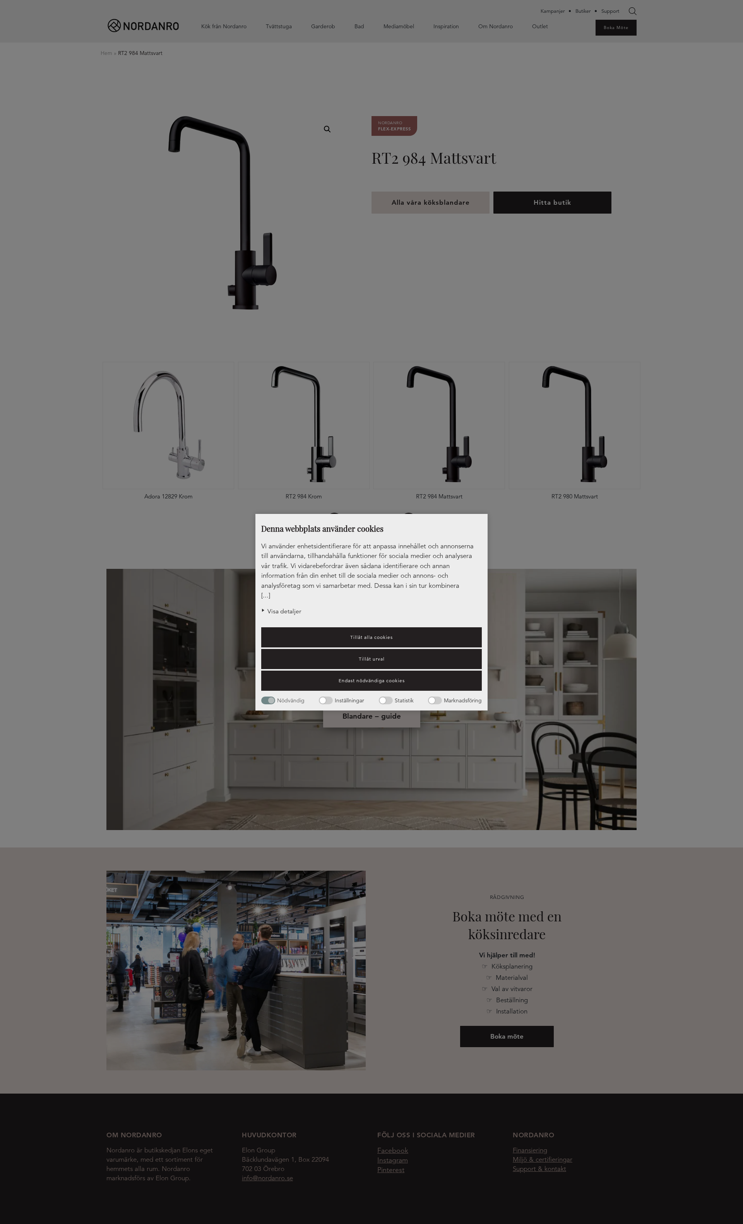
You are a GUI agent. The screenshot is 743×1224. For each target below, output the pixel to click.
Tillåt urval (372, 659)
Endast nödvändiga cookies (372, 680)
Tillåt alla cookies (371, 637)
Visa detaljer (284, 611)
